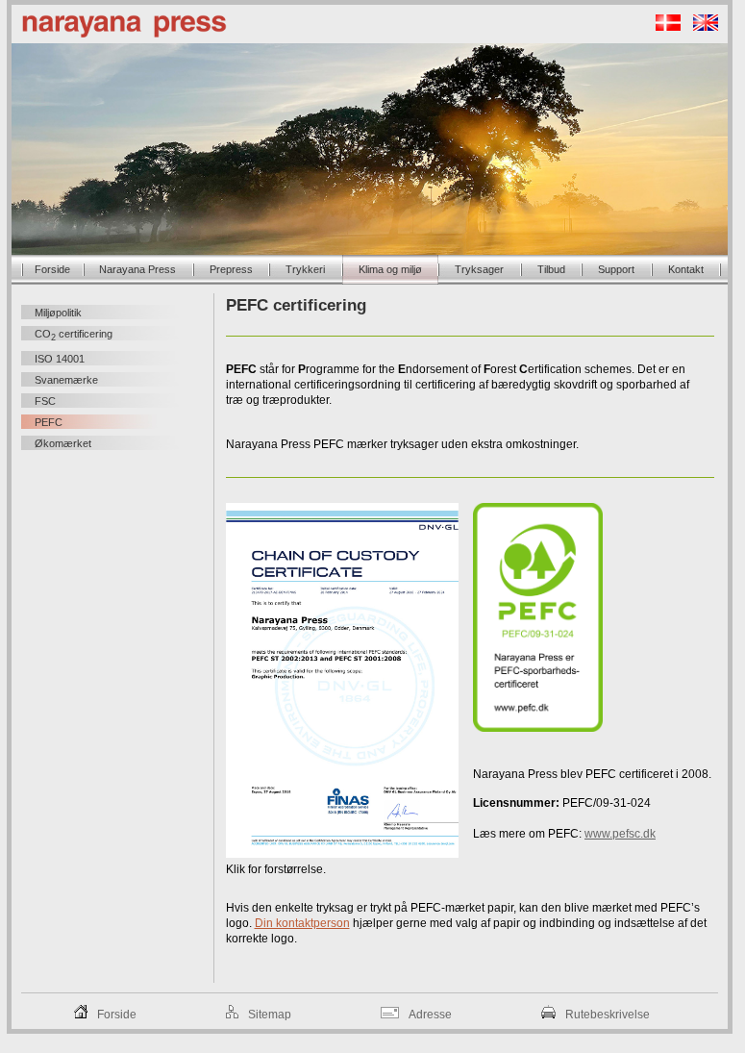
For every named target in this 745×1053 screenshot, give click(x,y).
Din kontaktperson (302, 923)
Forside (117, 1014)
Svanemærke (66, 380)
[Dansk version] (663, 27)
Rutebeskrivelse (607, 1014)
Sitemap (269, 1014)
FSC (45, 401)
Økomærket (63, 443)
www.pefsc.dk (620, 833)
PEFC (48, 422)
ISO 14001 (60, 358)
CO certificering (73, 335)
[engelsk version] (700, 27)
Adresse (430, 1014)
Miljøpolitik (58, 312)
